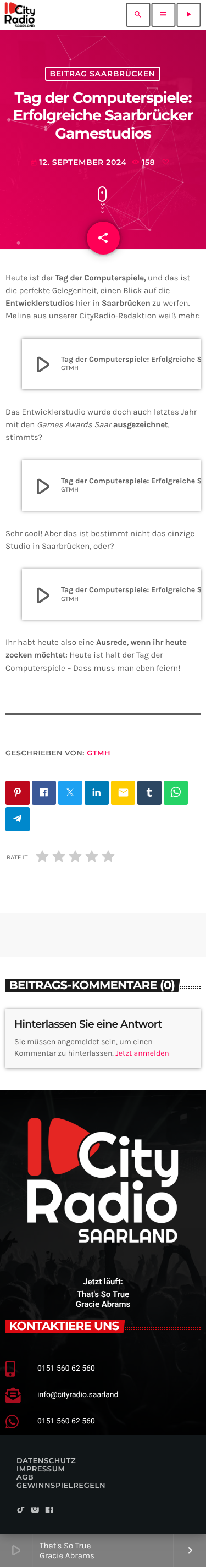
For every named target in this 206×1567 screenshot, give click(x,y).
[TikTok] (20, 1511)
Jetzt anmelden (142, 1053)
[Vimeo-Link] (19, 14)
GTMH (98, 753)
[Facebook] (49, 1511)
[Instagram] (35, 1511)
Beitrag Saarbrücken (102, 74)
